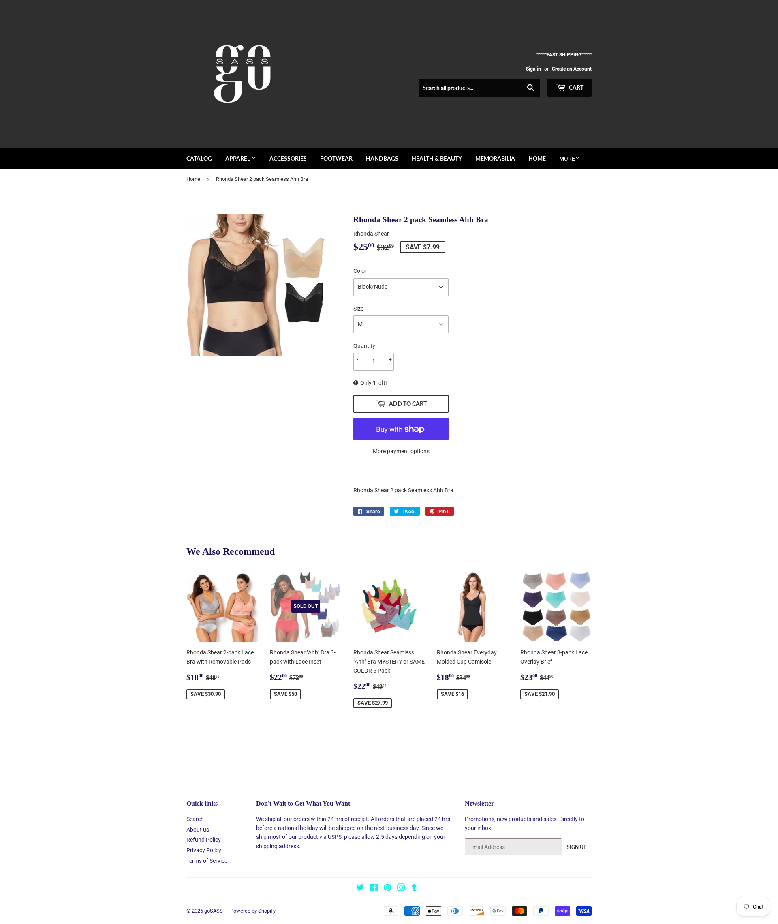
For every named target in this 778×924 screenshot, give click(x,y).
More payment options (401, 451)
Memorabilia (495, 158)
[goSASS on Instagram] (401, 888)
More (567, 158)
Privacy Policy (203, 850)
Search (195, 819)
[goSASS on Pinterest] (387, 888)
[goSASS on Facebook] (374, 888)
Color (360, 271)
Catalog (199, 158)
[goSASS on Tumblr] (414, 888)
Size (358, 308)
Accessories (288, 158)
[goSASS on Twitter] (360, 888)
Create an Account (572, 69)
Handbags (382, 158)
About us (197, 829)
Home (537, 158)
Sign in (533, 69)
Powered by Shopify (253, 911)
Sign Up (576, 847)
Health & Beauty (437, 158)
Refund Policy (203, 839)
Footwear (336, 158)
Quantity (364, 346)
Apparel (238, 158)
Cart (576, 87)
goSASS (213, 911)
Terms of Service (206, 861)
